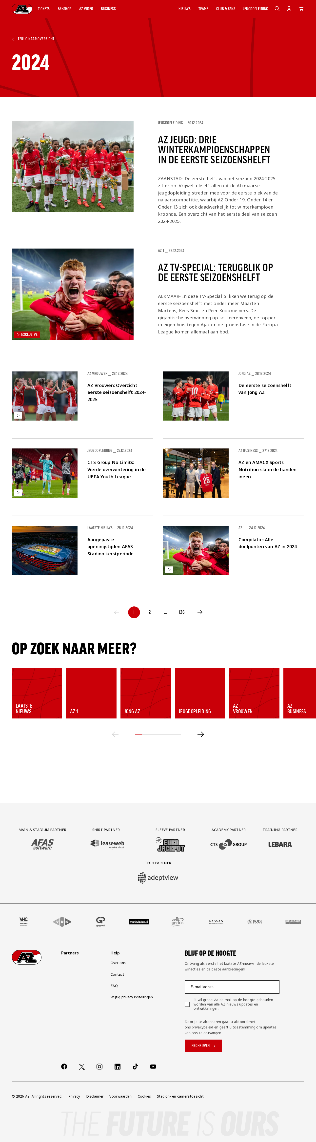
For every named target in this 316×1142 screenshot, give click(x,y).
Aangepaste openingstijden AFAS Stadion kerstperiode (110, 547)
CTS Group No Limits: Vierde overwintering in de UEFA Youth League (116, 469)
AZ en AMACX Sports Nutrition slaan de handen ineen (267, 469)
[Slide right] (201, 734)
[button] (44, 9)
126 (182, 612)
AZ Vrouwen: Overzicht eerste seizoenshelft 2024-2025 (116, 392)
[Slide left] (115, 734)
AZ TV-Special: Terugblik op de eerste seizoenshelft (215, 273)
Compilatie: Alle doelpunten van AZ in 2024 (267, 543)
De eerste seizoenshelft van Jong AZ (264, 388)
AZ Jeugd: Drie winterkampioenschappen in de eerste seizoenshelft (214, 150)
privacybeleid (202, 1027)
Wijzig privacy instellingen (132, 997)
